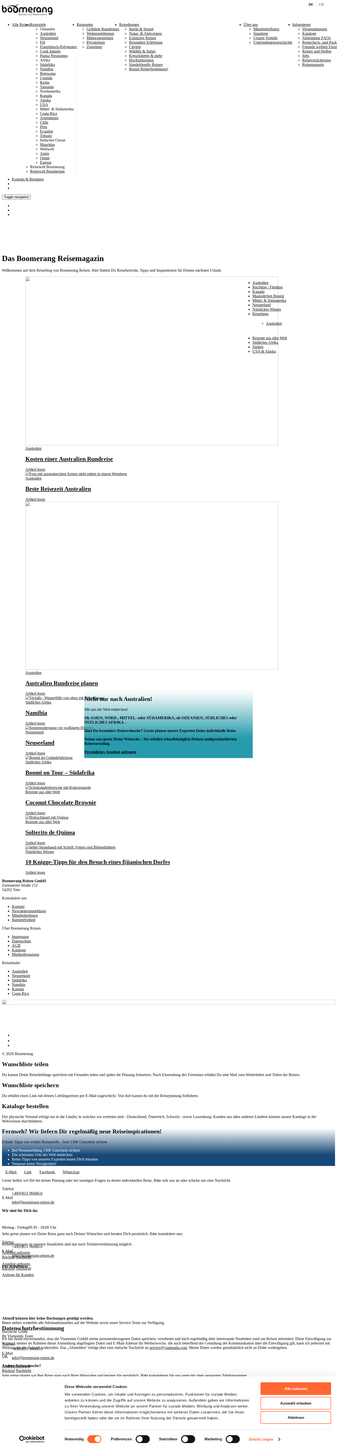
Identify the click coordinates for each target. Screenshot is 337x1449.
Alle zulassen (295, 1389)
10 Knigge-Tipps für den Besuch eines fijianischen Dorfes (97, 862)
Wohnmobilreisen (100, 33)
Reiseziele (38, 24)
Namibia (46, 69)
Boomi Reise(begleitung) (148, 69)
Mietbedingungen (25, 954)
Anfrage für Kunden (18, 1275)
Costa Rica (48, 113)
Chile (44, 122)
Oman (45, 158)
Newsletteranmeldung (29, 911)
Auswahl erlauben (295, 1403)
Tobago (46, 136)
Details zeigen (261, 1439)
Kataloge (19, 950)
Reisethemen (129, 24)
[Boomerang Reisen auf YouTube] (14, 1045)
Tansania (47, 87)
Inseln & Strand (141, 29)
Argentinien (49, 118)
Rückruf (8, 1268)
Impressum (20, 937)
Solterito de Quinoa (50, 832)
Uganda (46, 78)
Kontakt (28, 179)
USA (44, 104)
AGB (16, 945)
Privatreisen (96, 42)
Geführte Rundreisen (103, 29)
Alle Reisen (21, 24)
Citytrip (135, 47)
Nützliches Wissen (39, 852)
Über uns (250, 24)
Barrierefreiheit (23, 920)
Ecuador (46, 131)
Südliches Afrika (38, 702)
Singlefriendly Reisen (146, 64)
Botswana (48, 73)
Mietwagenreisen (100, 38)
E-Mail (11, 1172)
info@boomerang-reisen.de (33, 1202)
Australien (48, 33)
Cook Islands (50, 51)
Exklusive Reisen (142, 38)
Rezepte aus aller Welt (42, 792)
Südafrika (47, 64)
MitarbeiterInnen (25, 915)
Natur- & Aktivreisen (145, 33)
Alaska (45, 100)
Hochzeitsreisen (141, 60)
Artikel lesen (35, 469)
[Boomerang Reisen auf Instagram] (14, 1041)
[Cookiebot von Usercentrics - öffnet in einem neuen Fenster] (32, 1439)
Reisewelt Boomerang (47, 171)
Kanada (46, 96)
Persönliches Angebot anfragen (110, 752)
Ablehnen (296, 1417)
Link (28, 1172)
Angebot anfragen (16, 1264)
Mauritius (47, 145)
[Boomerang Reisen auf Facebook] (13, 1035)
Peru (43, 127)
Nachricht (23, 1268)
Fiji (42, 42)
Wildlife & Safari (142, 51)
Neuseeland (49, 38)
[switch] (143, 1439)
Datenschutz (21, 941)
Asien (44, 153)
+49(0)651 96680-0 (27, 1193)
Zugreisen (94, 47)
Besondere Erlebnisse (146, 42)
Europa (45, 162)
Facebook (47, 1172)
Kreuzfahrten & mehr (145, 56)
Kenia (44, 82)
